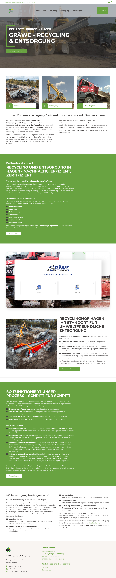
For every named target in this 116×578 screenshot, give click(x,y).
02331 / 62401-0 (32, 2)
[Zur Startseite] (11, 11)
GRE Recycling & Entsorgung (53, 554)
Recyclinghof (77, 11)
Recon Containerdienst (50, 556)
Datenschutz (46, 570)
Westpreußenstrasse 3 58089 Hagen (14, 2)
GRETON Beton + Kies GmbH (53, 559)
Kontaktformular (95, 523)
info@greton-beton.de (18, 571)
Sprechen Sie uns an (16, 51)
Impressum (46, 567)
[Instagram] (111, 2)
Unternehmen (40, 11)
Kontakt (102, 11)
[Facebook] (109, 2)
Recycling (53, 11)
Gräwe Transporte (48, 551)
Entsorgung (64, 11)
